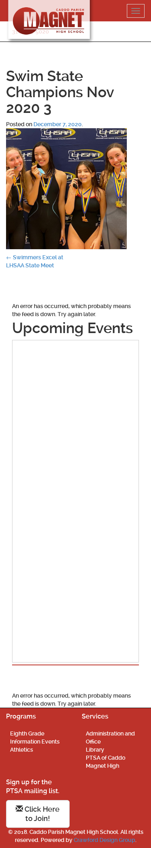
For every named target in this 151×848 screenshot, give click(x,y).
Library (95, 749)
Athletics (21, 749)
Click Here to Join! (41, 814)
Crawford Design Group (104, 840)
